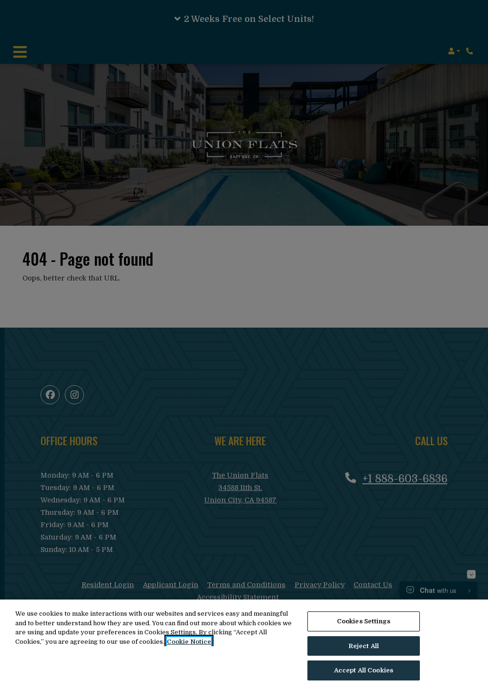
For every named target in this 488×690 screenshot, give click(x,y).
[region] (244, 645)
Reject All (363, 646)
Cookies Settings (363, 621)
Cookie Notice (189, 641)
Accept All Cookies (363, 670)
